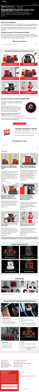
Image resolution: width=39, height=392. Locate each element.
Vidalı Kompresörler (10, 257)
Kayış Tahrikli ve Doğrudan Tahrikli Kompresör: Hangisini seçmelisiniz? (10, 64)
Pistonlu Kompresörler (6, 364)
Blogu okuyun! (4, 181)
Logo (5, 1)
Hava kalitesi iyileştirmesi (6, 365)
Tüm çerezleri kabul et (9, 385)
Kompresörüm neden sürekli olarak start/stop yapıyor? (29, 92)
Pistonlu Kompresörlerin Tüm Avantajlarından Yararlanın (29, 64)
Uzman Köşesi (20, 6)
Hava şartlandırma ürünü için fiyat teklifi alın (22, 363)
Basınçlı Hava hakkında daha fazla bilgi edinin (29, 348)
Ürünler (2, 6)
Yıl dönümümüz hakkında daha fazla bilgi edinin (25, 135)
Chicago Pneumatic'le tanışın (7, 9)
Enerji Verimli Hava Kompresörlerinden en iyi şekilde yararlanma (10, 78)
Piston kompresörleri (28, 257)
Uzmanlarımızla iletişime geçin (19, 123)
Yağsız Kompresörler (10, 271)
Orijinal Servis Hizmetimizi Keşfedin (28, 323)
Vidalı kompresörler (5, 363)
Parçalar (3, 366)
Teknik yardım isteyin (18, 366)
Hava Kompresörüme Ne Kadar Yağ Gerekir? (10, 92)
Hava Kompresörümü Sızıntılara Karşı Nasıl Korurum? (28, 78)
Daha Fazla (35, 4)
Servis (7, 366)
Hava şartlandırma (29, 271)
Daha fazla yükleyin (20, 237)
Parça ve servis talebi (18, 365)
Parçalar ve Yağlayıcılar (10, 6)
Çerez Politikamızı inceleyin (12, 382)
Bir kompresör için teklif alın (19, 362)
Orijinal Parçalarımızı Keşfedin (8, 322)
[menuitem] (3, 7)
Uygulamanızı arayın (7, 346)
